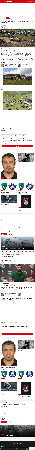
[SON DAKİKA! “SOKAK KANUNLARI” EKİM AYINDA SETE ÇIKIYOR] (17, 243)
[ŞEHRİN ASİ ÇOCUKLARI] (9, 188)
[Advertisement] (17, 9)
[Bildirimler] (33, 1)
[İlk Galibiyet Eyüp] (26, 65)
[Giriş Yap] (31, 1)
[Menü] (2, 1)
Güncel (4, 260)
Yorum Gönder (4, 234)
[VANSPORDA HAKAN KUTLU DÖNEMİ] (26, 203)
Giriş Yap (10, 234)
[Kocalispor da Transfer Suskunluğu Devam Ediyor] (9, 203)
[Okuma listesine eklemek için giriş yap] (14, 50)
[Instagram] (20, 443)
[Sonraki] (33, 243)
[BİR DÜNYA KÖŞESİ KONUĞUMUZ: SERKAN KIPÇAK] (9, 65)
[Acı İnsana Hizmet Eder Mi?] (17, 431)
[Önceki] (1, 243)
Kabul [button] (27, 448)
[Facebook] (14, 443)
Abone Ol (17, 146)
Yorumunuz (6, 406)
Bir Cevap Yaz (4, 214)
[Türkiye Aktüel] (7, 1)
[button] (29, 1)
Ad (2, 227)
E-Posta (19, 227)
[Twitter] (17, 443)
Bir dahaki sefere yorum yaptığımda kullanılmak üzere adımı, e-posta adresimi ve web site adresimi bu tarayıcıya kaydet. (17, 231)
